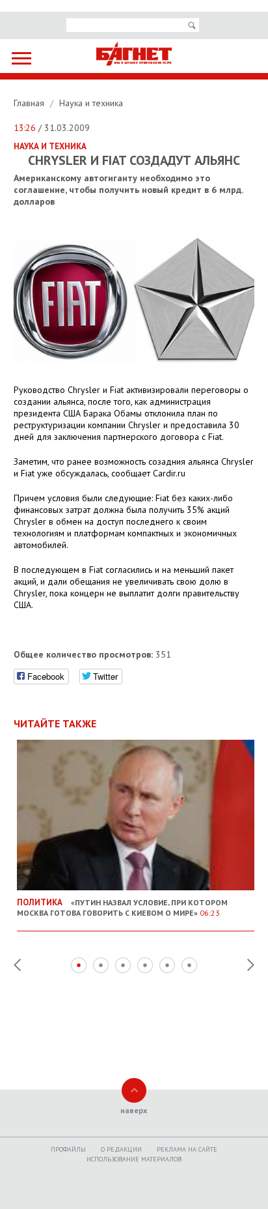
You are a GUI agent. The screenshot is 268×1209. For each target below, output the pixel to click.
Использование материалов (134, 1159)
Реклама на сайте (187, 1149)
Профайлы (68, 1149)
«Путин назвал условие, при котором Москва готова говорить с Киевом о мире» (122, 907)
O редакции (121, 1149)
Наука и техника (91, 103)
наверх (133, 1110)
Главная (30, 103)
